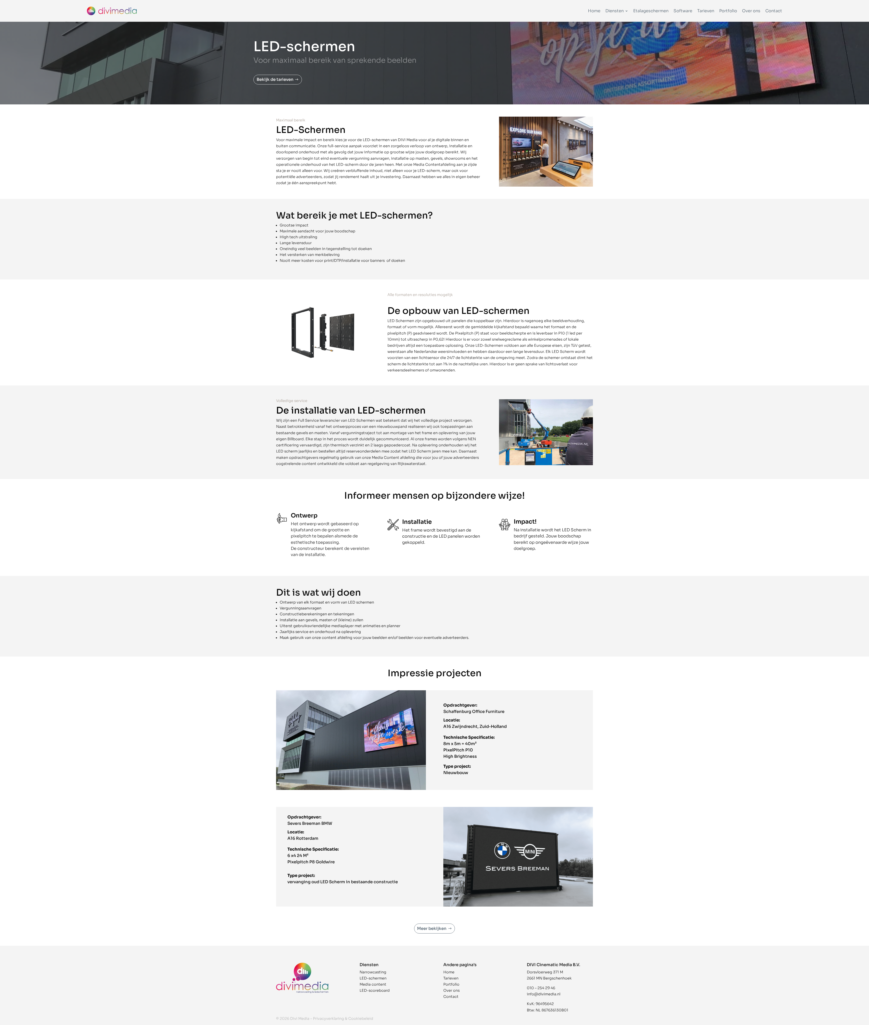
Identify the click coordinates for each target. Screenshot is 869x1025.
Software (682, 10)
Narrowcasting (373, 972)
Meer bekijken (431, 928)
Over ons (751, 10)
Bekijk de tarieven (275, 79)
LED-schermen (373, 978)
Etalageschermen (650, 10)
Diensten (614, 10)
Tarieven (705, 10)
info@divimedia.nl (543, 994)
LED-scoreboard (375, 990)
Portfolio (728, 10)
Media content (373, 984)
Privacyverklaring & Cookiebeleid (343, 1018)
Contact (773, 10)
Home (594, 10)
